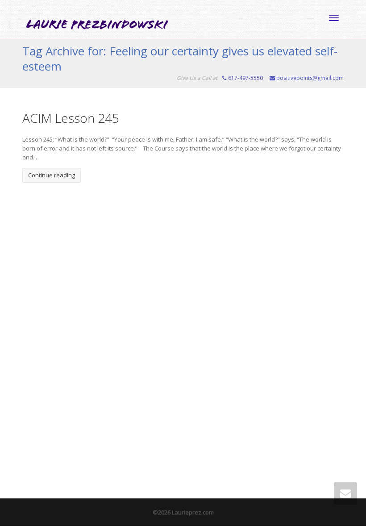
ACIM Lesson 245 (70, 117)
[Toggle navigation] (334, 17)
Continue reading (51, 175)
